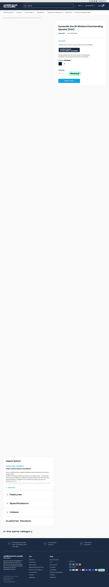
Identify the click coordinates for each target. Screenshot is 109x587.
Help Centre (32, 565)
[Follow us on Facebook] (90, 1)
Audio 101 (68, 12)
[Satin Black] (60, 63)
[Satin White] (64, 63)
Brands (19, 12)
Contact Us (102, 1)
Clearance (53, 577)
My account (90, 5)
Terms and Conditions (36, 570)
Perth (7, 580)
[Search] (25, 6)
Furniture (52, 575)
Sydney (8, 578)
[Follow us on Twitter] (92, 1)
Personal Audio (8, 12)
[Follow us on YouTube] (96, 1)
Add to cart (69, 80)
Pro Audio (52, 567)
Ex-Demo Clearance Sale (82, 12)
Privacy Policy (33, 572)
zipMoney (32, 577)
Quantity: (61, 70)
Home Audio (29, 12)
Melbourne (10, 576)
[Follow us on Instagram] (94, 1)
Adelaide (9, 582)
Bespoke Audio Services (36, 567)
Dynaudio (12, 18)
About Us (31, 560)
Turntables (40, 12)
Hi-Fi (51, 562)
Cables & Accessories (54, 12)
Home (5, 18)
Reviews (31, 575)
